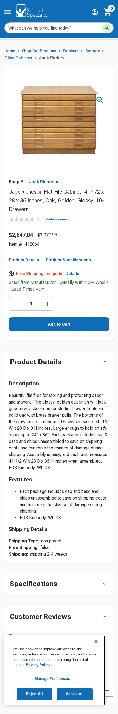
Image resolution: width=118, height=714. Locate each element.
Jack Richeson (44, 181)
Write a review (57, 219)
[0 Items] (107, 12)
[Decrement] (14, 304)
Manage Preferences (52, 679)
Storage (92, 51)
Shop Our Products (39, 51)
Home (9, 51)
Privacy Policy (38, 665)
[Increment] (47, 304)
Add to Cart (59, 324)
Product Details (24, 259)
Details (72, 273)
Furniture (71, 51)
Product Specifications (68, 259)
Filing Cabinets (18, 58)
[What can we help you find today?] (106, 28)
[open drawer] (7, 12)
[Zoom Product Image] (100, 100)
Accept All (74, 694)
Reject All (34, 694)
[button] (95, 12)
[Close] (96, 641)
